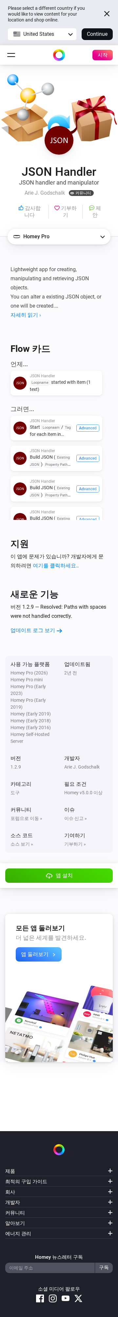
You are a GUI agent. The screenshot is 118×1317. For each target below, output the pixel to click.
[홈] (59, 55)
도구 (15, 792)
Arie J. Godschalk (82, 766)
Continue (97, 34)
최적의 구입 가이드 (26, 1182)
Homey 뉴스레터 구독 (59, 1257)
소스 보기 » (21, 844)
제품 (10, 1171)
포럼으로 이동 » (26, 818)
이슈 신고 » (75, 818)
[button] (42, 34)
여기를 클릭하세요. (55, 565)
